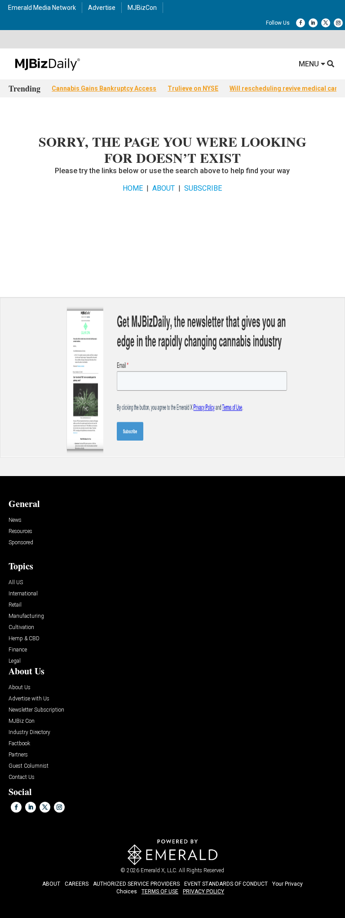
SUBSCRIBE (203, 188)
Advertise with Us (29, 699)
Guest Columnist (29, 766)
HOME (133, 188)
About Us (20, 688)
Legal (15, 661)
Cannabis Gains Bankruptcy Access (104, 88)
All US (16, 583)
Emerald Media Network (42, 7)
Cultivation (21, 627)
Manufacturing (26, 616)
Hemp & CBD (24, 639)
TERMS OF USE (160, 891)
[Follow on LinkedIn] (313, 22)
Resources (20, 531)
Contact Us (22, 777)
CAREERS (76, 884)
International (23, 594)
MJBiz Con (22, 721)
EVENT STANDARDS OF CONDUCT (226, 884)
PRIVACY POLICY (203, 891)
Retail (15, 605)
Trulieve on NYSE (193, 88)
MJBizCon (142, 7)
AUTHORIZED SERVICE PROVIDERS (136, 884)
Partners (18, 755)
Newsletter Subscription (36, 710)
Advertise (101, 7)
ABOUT (163, 188)
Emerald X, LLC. (159, 870)
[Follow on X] (325, 22)
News (15, 520)
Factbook (19, 744)
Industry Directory (29, 732)
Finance (18, 650)
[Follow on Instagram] (338, 22)
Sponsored (21, 543)
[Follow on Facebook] (300, 22)
